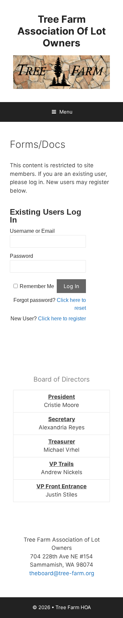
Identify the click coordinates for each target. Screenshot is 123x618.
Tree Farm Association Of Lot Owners (61, 31)
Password (21, 256)
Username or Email (32, 231)
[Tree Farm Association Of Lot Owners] (61, 71)
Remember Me (37, 286)
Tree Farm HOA (73, 607)
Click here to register (62, 318)
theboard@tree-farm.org (61, 573)
